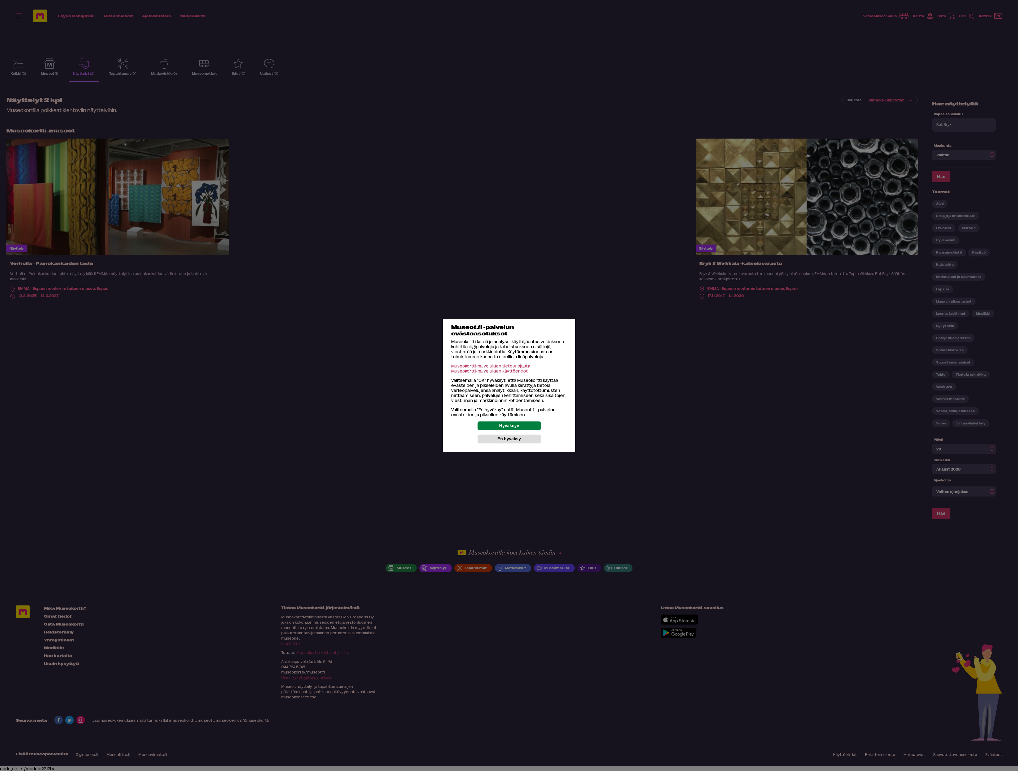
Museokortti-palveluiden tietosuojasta (490, 365)
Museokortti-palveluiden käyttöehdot (489, 370)
